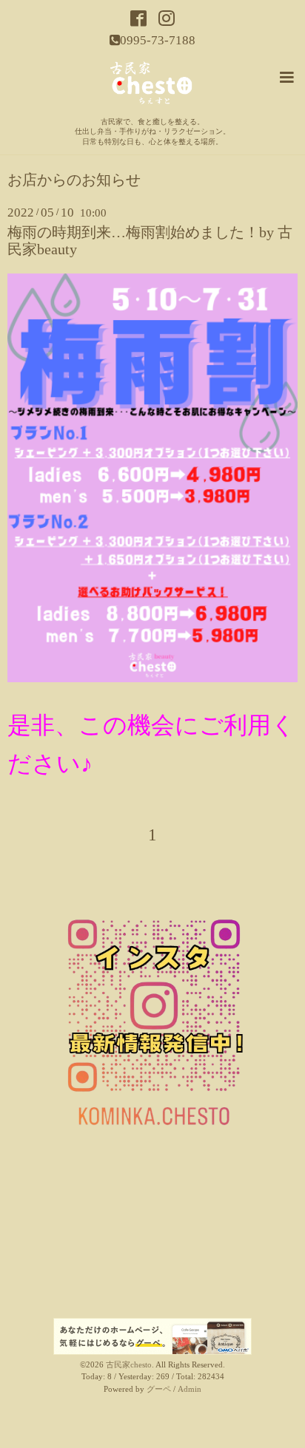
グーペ (159, 1389)
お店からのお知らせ (74, 180)
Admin (189, 1389)
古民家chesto (129, 1365)
